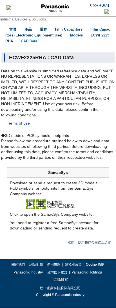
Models (76, 35)
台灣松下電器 (57, 272)
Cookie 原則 (99, 5)
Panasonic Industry (28, 272)
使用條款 (54, 264)
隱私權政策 (73, 264)
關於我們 (18, 264)
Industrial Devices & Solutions (23, 19)
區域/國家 (60, 280)
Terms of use (18, 123)
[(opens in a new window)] (58, 204)
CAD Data (29, 41)
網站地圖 (36, 264)
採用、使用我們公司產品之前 (89, 243)
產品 (28, 29)
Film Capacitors (68, 29)
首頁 (13, 29)
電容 (43, 29)
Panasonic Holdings (87, 272)
